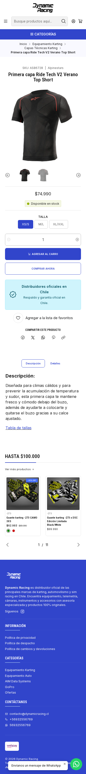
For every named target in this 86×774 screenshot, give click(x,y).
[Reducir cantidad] (8, 239)
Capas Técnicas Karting (41, 48)
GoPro (9, 687)
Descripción (33, 363)
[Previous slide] (8, 175)
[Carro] (80, 21)
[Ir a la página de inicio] (43, 8)
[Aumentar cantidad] (77, 239)
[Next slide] (77, 175)
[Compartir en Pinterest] (53, 338)
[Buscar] (64, 21)
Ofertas (10, 692)
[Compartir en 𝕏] (33, 338)
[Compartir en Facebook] (23, 338)
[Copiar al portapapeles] (63, 338)
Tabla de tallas (18, 427)
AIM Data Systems (18, 681)
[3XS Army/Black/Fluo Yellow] (8, 531)
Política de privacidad (20, 637)
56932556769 (20, 725)
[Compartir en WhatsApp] (43, 338)
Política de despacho (20, 643)
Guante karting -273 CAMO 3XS (21, 519)
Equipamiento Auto (18, 676)
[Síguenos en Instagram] (22, 612)
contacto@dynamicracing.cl (29, 714)
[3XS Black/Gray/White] (14, 531)
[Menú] (6, 21)
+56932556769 (21, 719)
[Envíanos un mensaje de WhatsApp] (76, 764)
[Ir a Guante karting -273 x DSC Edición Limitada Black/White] (63, 493)
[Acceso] (73, 21)
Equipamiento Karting (47, 44)
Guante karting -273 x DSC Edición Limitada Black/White (62, 521)
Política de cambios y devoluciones (30, 649)
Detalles (55, 363)
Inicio (23, 44)
